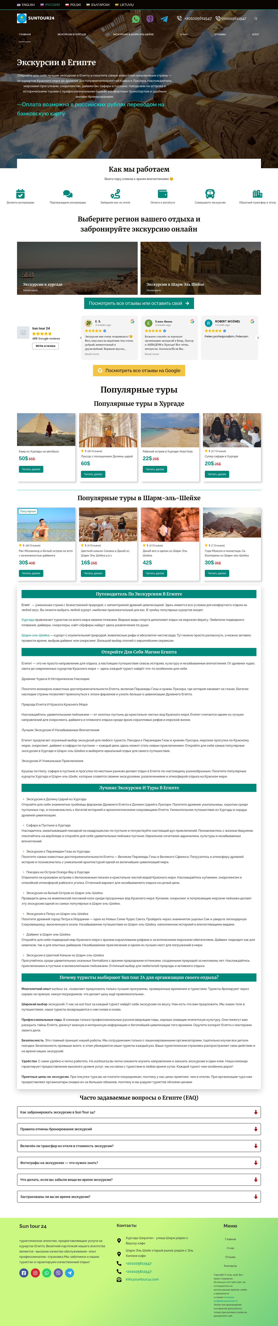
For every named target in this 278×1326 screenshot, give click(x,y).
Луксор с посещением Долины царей (107, 456)
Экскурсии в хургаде (71, 34)
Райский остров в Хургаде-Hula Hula (168, 451)
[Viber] (150, 19)
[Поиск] (255, 18)
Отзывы (220, 34)
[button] (258, 338)
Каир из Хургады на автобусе (39, 451)
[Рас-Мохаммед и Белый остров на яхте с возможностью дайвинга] (46, 525)
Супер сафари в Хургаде (221, 456)
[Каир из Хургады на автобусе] (46, 430)
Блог (255, 34)
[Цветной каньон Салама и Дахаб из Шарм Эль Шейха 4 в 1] (108, 525)
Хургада (28, 620)
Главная (25, 34)
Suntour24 (41, 18)
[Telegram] (164, 19)
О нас (184, 34)
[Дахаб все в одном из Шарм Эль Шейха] (170, 525)
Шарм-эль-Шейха (35, 635)
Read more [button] (92, 354)
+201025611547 (198, 18)
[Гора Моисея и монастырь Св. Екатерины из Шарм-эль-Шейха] (232, 525)
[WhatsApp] (136, 19)
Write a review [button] (45, 346)
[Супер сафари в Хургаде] (232, 430)
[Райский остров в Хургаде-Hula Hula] (170, 430)
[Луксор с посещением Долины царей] (108, 430)
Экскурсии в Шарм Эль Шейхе (133, 34)
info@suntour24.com (142, 1279)
